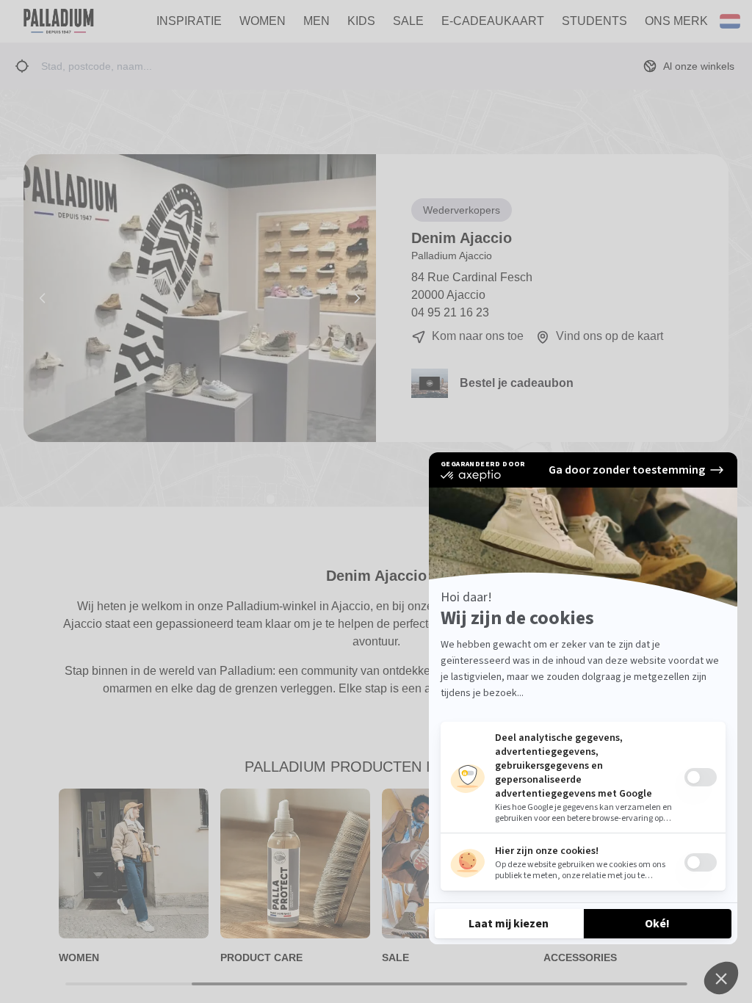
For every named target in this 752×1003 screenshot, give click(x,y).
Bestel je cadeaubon (517, 383)
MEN (316, 21)
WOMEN (262, 21)
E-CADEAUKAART (492, 21)
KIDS (361, 21)
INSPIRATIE (189, 21)
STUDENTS (594, 21)
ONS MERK (676, 21)
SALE (408, 21)
